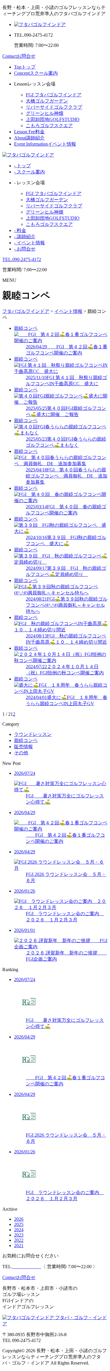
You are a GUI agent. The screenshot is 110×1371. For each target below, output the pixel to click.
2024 (18, 1229)
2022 (18, 1240)
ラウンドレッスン (33, 734)
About (29, 137)
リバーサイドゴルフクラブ (54, 107)
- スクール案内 (29, 171)
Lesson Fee (29, 131)
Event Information (45, 143)
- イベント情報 (29, 242)
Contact (18, 56)
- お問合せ (24, 248)
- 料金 (20, 230)
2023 (18, 1234)
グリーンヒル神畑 (44, 113)
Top (24, 66)
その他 (21, 752)
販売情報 (23, 746)
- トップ (22, 165)
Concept (36, 73)
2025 (18, 1224)
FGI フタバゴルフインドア (54, 94)
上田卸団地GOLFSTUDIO (52, 119)
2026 (18, 1219)
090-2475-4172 (21, 259)
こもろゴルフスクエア (49, 125)
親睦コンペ (26, 740)
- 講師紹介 (24, 236)
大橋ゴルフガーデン (47, 100)
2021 (18, 1245)
